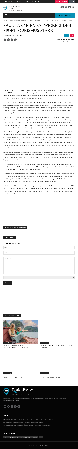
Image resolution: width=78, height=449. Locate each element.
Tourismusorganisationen (11, 437)
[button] (72, 1)
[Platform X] (66, 7)
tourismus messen (25, 437)
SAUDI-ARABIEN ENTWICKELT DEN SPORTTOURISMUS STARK (51, 20)
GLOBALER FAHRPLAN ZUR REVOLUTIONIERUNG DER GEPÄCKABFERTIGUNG (29, 419)
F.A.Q (31, 1)
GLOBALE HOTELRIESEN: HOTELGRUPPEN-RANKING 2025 (23, 422)
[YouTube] (59, 7)
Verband (34, 437)
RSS (42, 1)
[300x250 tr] (39, 209)
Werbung (18, 1)
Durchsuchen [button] (66, 15)
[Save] (15, 39)
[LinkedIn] (69, 7)
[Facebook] (62, 7)
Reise (41, 437)
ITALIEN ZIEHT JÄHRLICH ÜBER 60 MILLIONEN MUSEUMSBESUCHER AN (27, 425)
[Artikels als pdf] (72, 35)
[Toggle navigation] (5, 15)
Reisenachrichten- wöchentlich (19, 20)
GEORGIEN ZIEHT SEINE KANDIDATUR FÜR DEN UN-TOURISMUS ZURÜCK (27, 428)
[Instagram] (73, 7)
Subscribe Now (61, 1)
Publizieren (25, 1)
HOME (5, 20)
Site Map (37, 1)
